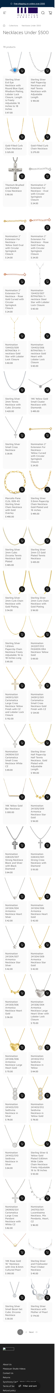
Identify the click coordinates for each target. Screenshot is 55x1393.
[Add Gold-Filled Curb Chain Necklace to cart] (22, 137)
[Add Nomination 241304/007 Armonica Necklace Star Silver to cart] (22, 945)
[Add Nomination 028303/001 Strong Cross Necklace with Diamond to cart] (47, 845)
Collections (13, 25)
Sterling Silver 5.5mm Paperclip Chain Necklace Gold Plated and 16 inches (40, 504)
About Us (7, 1364)
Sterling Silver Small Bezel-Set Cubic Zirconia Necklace (13, 1310)
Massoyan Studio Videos (14, 1368)
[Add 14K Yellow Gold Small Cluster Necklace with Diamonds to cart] (47, 390)
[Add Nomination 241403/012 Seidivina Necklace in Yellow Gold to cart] (47, 1096)
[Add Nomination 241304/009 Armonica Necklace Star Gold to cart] (47, 945)
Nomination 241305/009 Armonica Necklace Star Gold (38, 811)
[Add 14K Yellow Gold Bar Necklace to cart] (22, 797)
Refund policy (9, 1390)
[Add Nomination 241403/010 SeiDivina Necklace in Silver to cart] (22, 1096)
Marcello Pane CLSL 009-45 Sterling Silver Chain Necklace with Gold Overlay (13, 505)
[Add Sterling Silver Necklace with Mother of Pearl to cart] (47, 1298)
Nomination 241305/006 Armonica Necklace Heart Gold (13, 1007)
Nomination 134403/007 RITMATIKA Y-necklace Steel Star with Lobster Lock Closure (40, 297)
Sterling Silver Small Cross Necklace (12, 447)
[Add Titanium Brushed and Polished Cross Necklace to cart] (22, 176)
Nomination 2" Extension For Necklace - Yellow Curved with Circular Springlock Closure (38, 453)
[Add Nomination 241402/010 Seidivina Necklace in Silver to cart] (22, 1144)
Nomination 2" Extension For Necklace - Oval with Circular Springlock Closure (39, 192)
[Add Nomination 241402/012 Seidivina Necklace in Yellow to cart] (47, 1047)
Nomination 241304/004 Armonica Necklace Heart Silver (13, 911)
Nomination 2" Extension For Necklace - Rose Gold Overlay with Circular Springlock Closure (40, 245)
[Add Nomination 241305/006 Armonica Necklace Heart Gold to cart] (22, 993)
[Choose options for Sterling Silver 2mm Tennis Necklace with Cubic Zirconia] (22, 390)
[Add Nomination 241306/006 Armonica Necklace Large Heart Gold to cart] (22, 1047)
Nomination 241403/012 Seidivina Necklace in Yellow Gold (37, 1110)
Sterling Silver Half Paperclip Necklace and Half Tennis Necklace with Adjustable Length (38, 88)
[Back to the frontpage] (4, 25)
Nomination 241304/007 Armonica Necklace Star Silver (12, 959)
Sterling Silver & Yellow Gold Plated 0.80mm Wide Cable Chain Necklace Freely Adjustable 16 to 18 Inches (40, 1161)
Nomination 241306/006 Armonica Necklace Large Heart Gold (13, 1062)
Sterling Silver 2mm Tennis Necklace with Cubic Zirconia (13, 403)
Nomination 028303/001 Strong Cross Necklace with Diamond (38, 860)
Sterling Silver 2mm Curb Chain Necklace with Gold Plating (14, 602)
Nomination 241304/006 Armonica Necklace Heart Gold (39, 911)
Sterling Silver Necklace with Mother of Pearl (39, 1309)
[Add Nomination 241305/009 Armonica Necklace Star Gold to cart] (47, 797)
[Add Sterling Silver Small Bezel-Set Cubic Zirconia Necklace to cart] (22, 1298)
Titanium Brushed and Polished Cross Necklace (14, 188)
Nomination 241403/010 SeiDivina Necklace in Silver (11, 1110)
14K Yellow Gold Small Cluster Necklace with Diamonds (39, 403)
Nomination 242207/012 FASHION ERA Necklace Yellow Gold (39, 649)
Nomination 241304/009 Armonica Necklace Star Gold (38, 959)
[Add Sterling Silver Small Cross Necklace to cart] (22, 435)
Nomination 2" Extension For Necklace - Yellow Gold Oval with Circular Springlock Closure (14, 245)
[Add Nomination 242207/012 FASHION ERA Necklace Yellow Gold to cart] (47, 635)
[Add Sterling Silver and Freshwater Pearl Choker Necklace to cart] (47, 1252)
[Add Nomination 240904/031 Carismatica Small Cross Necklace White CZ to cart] (22, 743)
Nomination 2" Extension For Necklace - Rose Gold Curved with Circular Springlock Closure (14, 299)
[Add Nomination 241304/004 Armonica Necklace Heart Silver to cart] (22, 897)
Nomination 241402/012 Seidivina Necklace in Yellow (37, 1062)
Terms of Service (10, 1386)
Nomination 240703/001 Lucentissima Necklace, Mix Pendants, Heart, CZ (40, 1214)
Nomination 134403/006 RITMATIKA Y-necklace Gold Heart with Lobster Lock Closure (38, 353)
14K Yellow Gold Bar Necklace (13, 807)
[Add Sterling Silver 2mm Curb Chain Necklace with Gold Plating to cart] (22, 589)
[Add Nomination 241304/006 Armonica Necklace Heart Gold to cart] (47, 897)
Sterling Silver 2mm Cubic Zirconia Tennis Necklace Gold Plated (13, 555)
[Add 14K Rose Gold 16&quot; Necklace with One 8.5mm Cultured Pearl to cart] (22, 1252)
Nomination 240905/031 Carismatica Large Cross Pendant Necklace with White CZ (13, 1215)
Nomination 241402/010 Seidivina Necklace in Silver (11, 1158)
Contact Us (8, 1373)
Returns (6, 1377)
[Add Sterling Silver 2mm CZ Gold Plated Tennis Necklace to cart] (47, 541)
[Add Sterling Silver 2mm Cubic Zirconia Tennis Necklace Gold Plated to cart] (22, 541)
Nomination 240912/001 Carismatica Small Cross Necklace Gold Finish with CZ (38, 701)
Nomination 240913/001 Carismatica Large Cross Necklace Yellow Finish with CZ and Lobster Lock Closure (14, 704)
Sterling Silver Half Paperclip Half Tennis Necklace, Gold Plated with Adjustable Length (39, 760)
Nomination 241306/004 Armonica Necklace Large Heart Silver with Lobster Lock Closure (40, 1010)
